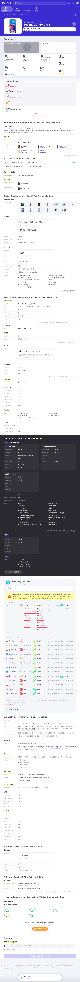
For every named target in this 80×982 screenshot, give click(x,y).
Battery (7, 850)
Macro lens (12, 474)
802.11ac (56, 757)
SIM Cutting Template (56, 748)
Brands (21, 15)
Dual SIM (21, 743)
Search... (20, 3)
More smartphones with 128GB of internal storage (62, 376)
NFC (5, 821)
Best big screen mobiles (69, 290)
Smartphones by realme (69, 155)
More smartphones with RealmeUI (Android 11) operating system (58, 891)
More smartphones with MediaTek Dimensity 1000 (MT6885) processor (56, 322)
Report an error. (10, 704)
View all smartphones (10, 15)
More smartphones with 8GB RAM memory (64, 342)
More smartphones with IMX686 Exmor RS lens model (61, 530)
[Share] (75, 15)
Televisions (26, 11)
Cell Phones (6, 11)
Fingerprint (7, 390)
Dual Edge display (25, 287)
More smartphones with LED (68, 531)
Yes (19, 500)
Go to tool (12, 709)
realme (27, 15)
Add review (41, 929)
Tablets (17, 11)
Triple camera (24, 513)
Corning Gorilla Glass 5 (56, 275)
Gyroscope (7, 405)
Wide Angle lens (50, 446)
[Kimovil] (6, 3)
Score (5, 348)
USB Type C (7, 806)
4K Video (22, 508)
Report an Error (8, 971)
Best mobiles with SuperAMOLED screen (64, 292)
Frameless (52, 284)
